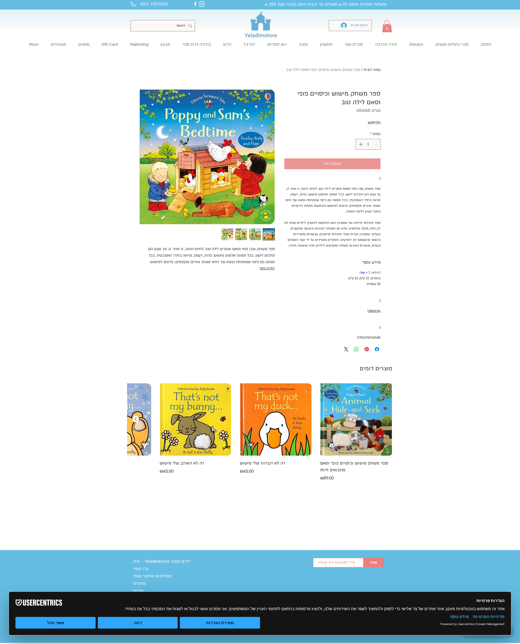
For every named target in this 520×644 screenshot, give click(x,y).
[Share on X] (346, 349)
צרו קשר (140, 569)
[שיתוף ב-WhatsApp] (356, 349)
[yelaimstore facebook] (195, 4)
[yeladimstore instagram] (202, 4)
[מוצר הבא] (135, 419)
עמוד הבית (372, 69)
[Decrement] (376, 144)
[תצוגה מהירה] (356, 419)
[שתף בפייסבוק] (377, 349)
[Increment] (360, 144)
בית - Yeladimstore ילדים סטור (162, 561)
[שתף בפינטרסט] (366, 349)
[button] (387, 26)
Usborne (374, 311)
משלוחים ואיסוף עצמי (152, 576)
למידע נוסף (267, 268)
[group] (259, 439)
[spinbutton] (368, 144)
